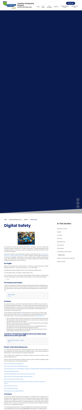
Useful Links (71, 3)
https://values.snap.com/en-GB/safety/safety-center (16, 366)
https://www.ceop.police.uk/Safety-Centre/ (13, 379)
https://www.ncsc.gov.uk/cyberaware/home (14, 391)
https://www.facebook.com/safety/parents (13, 363)
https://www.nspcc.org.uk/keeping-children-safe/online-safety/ (18, 376)
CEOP (8, 279)
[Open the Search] (77, 3)
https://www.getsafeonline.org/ (11, 388)
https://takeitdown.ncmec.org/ (11, 385)
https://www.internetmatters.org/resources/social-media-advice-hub (19, 374)
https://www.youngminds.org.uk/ (11, 371)
